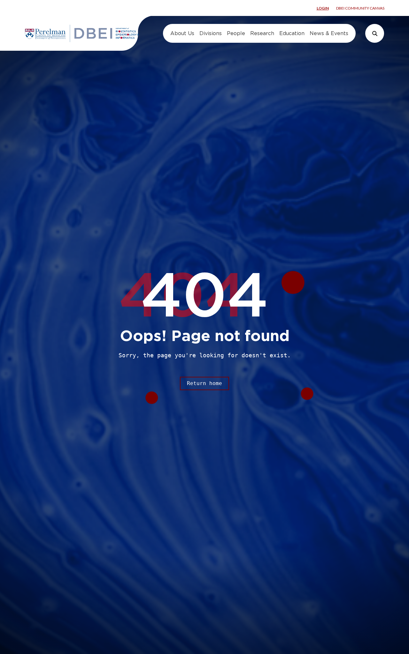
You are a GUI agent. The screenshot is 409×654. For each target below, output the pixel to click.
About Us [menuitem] (182, 33)
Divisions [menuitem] (210, 33)
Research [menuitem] (262, 33)
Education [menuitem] (292, 33)
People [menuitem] (236, 33)
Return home (204, 383)
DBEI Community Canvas (360, 8)
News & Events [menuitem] (329, 33)
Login (323, 8)
